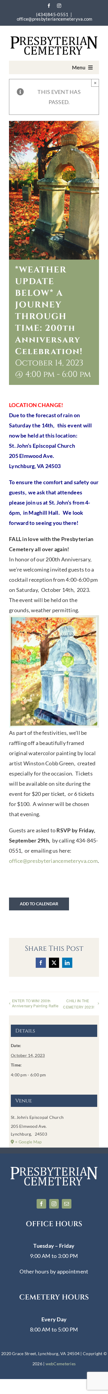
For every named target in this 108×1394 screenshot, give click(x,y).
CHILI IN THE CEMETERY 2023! (78, 1003)
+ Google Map (28, 1141)
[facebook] (49, 6)
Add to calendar (39, 903)
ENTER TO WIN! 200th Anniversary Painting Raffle (35, 1003)
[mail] (66, 1204)
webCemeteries (61, 1363)
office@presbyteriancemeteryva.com (54, 19)
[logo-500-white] (54, 1168)
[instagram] (59, 6)
